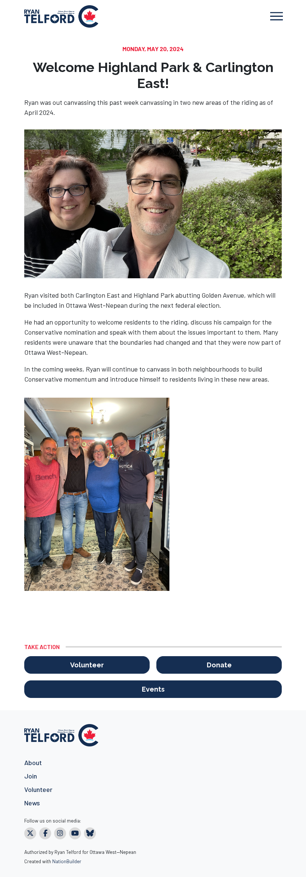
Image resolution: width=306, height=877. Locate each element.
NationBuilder (66, 861)
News (32, 803)
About (33, 762)
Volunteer (87, 665)
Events (153, 689)
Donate (219, 665)
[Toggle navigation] (276, 16)
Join (30, 776)
